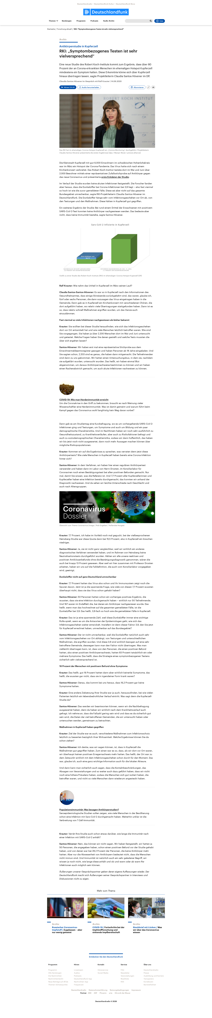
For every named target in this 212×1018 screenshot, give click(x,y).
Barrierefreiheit (150, 985)
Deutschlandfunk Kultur (104, 4)
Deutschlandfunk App (83, 979)
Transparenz (149, 979)
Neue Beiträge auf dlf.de (58, 982)
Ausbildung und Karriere (154, 976)
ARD (89, 993)
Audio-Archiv (108, 21)
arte (110, 993)
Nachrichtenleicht (55, 979)
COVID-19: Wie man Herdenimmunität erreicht (83, 399)
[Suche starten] (150, 21)
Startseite (51, 29)
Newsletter (125, 973)
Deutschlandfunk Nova (125, 4)
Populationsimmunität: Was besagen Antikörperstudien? (89, 809)
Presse (146, 973)
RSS (122, 982)
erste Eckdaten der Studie (115, 177)
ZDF (95, 993)
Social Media (103, 973)
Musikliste (125, 979)
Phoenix (103, 993)
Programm (81, 21)
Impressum (136, 990)
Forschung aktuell (64, 29)
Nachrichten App (81, 982)
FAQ (122, 970)
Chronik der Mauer (122, 993)
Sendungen (67, 21)
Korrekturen (148, 982)
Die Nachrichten (55, 976)
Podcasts (94, 21)
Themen (52, 21)
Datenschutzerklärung (98, 990)
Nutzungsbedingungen (119, 990)
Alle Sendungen (55, 973)
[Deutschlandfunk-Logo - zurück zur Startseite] (106, 12)
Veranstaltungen (127, 976)
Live (161, 21)
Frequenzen (79, 985)
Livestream (78, 970)
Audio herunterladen (90, 87)
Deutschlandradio (84, 4)
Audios (77, 973)
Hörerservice (103, 970)
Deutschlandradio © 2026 (106, 1001)
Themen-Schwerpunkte (57, 985)
